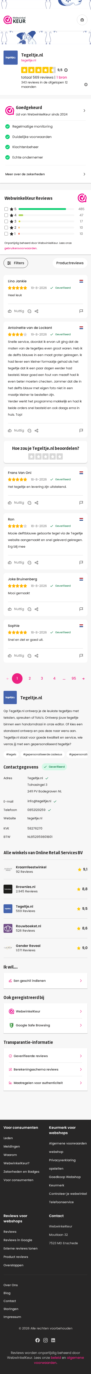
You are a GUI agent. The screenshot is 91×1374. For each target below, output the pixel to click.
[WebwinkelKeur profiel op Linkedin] (53, 1340)
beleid (56, 1357)
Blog (7, 1293)
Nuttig (18, 311)
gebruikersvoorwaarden (20, 248)
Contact (10, 1301)
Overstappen (13, 1265)
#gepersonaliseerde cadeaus (42, 754)
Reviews (10, 1231)
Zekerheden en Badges (21, 1171)
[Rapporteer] (81, 311)
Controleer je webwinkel (68, 1193)
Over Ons (11, 1285)
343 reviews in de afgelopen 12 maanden (44, 84)
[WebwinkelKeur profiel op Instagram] (45, 1340)
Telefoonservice (61, 1202)
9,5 (62, 70)
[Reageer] (29, 311)
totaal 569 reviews (37, 77)
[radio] (24, 70)
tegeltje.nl (28, 60)
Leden (8, 1138)
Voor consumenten (18, 1180)
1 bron (62, 77)
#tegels (11, 754)
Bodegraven (47, 791)
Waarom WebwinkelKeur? (17, 1159)
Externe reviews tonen (21, 1248)
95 (74, 678)
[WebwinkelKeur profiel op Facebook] (37, 1340)
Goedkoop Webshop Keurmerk (65, 1181)
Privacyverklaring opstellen (62, 1164)
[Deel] (36, 311)
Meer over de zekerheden (25, 174)
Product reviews (16, 1257)
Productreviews (70, 263)
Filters (19, 263)
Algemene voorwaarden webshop (68, 1147)
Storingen (11, 1309)
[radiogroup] (38, 70)
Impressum (12, 1317)
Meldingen (12, 1146)
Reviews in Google (18, 1240)
